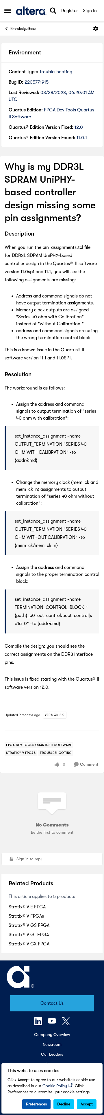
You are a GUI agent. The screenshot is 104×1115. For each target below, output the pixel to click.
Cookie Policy (54, 1085)
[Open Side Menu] (7, 10)
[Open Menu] (96, 29)
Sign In (90, 10)
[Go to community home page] (31, 10)
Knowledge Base (23, 29)
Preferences (36, 1104)
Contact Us (52, 1003)
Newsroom (52, 1044)
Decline (63, 1104)
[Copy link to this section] (38, 234)
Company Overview (52, 1034)
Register (69, 10)
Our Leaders (52, 1054)
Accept (87, 1104)
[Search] (53, 10)
